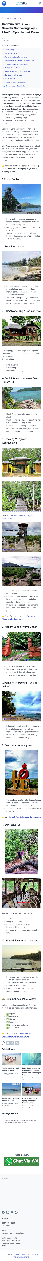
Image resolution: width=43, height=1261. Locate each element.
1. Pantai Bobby (8, 50)
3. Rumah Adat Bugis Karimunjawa (15, 57)
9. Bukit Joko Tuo (9, 79)
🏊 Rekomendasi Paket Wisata (14, 86)
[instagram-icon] (7, 1212)
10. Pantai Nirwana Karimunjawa (14, 82)
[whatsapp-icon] (16, 1212)
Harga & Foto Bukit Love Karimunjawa (25, 817)
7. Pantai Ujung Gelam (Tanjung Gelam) (16, 71)
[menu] (4, 3)
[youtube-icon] (12, 1212)
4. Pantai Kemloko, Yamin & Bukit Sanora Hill (18, 61)
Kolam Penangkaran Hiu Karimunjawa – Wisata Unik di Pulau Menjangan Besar (31, 1071)
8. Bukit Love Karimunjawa (12, 75)
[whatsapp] (17, 1043)
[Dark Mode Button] (39, 3)
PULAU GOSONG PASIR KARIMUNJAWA (10, 1069)
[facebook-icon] (3, 1212)
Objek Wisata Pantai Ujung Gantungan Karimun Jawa (29, 1100)
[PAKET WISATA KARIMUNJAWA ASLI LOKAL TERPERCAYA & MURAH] (21, 3)
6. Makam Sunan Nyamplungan (14, 68)
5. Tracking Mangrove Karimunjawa (15, 64)
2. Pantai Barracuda (10, 53)
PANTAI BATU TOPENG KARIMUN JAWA (10, 1099)
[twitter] (12, 1043)
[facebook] (8, 1043)
